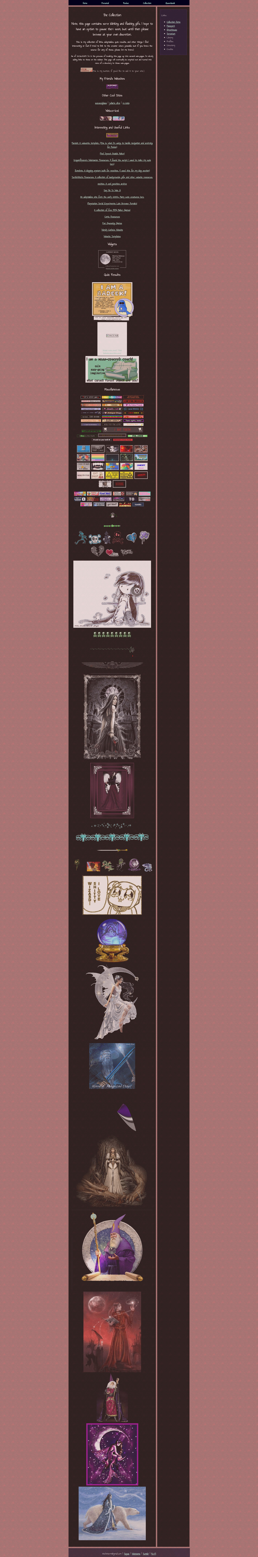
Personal (105, 3)
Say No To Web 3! (112, 190)
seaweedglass (101, 103)
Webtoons (136, 1554)
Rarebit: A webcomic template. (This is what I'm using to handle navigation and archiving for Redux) (112, 145)
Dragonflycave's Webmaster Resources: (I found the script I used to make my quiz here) (112, 162)
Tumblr (146, 1554)
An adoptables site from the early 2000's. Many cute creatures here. (112, 197)
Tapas (126, 1554)
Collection (147, 3)
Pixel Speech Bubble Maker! (112, 154)
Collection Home (173, 22)
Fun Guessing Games (112, 223)
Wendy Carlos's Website (112, 230)
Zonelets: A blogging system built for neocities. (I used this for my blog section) (112, 171)
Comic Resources (112, 217)
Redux (126, 3)
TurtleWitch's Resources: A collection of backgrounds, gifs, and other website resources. (112, 177)
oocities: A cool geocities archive (112, 184)
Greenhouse (172, 30)
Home (85, 3)
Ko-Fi (153, 1554)
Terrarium (171, 34)
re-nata (126, 103)
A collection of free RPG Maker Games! (112, 210)
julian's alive (114, 103)
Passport (171, 26)
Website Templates (112, 236)
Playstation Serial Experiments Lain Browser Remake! (112, 204)
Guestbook (170, 3)
